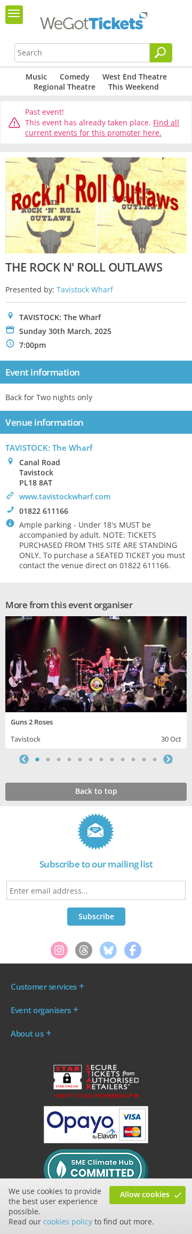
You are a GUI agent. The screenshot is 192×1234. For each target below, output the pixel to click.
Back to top (96, 791)
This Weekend (133, 87)
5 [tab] (80, 759)
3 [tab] (58, 759)
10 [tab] (133, 759)
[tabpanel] (96, 681)
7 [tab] (101, 759)
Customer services (44, 986)
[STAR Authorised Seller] (96, 1097)
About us (27, 1033)
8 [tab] (112, 759)
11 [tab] (144, 759)
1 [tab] (37, 759)
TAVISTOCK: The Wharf (48, 447)
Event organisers (40, 1010)
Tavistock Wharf (85, 289)
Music (36, 76)
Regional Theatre (64, 87)
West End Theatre (134, 76)
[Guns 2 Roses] (96, 663)
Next (168, 759)
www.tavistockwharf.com (64, 496)
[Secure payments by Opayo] (96, 1140)
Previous (24, 759)
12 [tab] (154, 759)
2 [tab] (48, 759)
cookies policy (67, 1221)
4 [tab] (69, 759)
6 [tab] (90, 759)
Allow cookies (145, 1194)
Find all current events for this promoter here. (102, 127)
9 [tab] (122, 759)
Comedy (75, 76)
